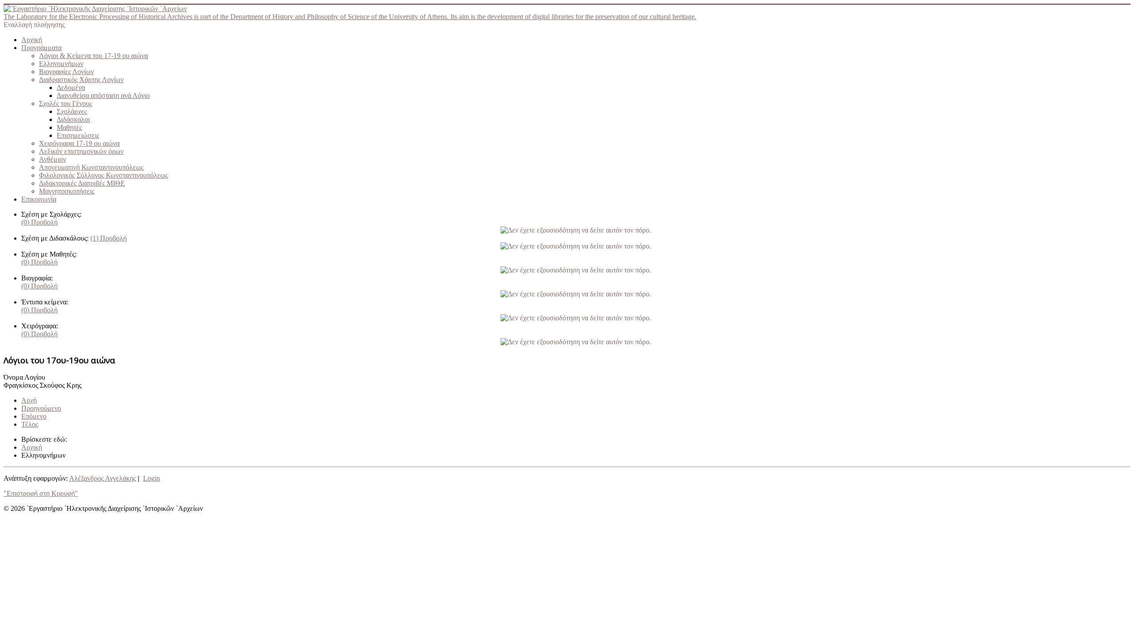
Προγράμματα (41, 47)
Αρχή (29, 400)
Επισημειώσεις (78, 135)
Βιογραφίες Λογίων (66, 71)
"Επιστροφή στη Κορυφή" (41, 493)
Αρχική (31, 39)
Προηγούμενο (41, 408)
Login (151, 478)
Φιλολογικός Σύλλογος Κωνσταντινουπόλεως (103, 175)
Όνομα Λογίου (24, 377)
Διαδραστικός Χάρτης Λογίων (81, 79)
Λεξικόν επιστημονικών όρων (81, 151)
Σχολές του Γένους (65, 103)
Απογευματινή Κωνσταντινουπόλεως (91, 167)
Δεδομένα (71, 87)
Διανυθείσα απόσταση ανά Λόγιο (103, 95)
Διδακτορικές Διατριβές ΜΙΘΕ (82, 183)
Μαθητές (69, 127)
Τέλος (29, 424)
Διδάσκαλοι (73, 119)
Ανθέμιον (52, 159)
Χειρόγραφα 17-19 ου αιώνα (79, 143)
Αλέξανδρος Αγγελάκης (102, 478)
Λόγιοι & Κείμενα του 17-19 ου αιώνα (93, 55)
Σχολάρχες (72, 111)
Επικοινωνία (38, 199)
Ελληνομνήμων (61, 63)
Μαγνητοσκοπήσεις (66, 191)
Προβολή (39, 222)
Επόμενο (34, 416)
